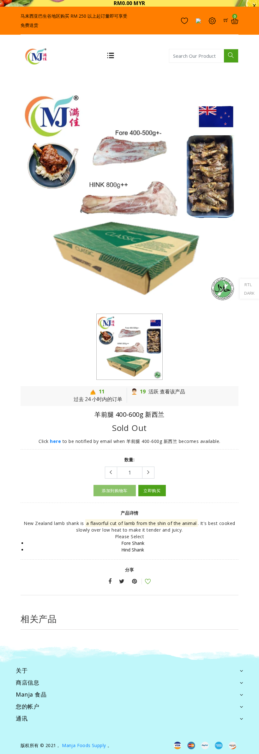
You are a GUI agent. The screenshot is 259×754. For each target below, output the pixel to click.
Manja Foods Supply (84, 745)
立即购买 (152, 490)
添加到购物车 (115, 490)
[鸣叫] (121, 582)
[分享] (109, 582)
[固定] (134, 582)
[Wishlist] (144, 582)
